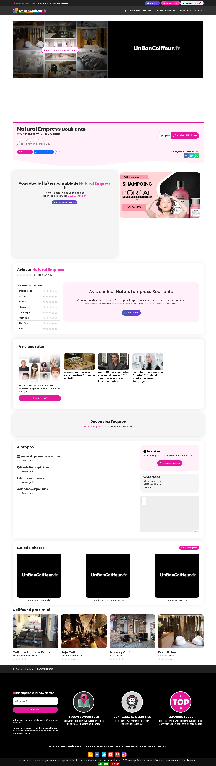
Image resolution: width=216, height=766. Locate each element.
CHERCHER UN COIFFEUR (25, 3)
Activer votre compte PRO (66, 202)
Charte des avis (98, 746)
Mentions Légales (69, 746)
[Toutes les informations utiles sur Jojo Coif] (84, 631)
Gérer (60, 152)
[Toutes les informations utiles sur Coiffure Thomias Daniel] (35, 631)
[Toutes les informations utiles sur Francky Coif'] (132, 631)
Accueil (53, 746)
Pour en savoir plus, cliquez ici (181, 760)
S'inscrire (35, 709)
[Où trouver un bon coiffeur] (29, 10)
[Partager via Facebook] (186, 155)
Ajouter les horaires (171, 463)
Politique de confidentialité (125, 746)
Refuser (115, 763)
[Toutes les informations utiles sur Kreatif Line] (181, 631)
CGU (84, 746)
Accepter (103, 763)
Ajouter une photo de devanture (61, 50)
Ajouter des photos (190, 548)
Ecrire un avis (26, 152)
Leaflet (196, 531)
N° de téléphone (186, 135)
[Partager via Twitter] (191, 155)
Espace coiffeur (192, 10)
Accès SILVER (193, 3)
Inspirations (167, 10)
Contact (159, 746)
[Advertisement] (108, 99)
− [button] (144, 502)
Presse (147, 746)
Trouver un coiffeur (139, 10)
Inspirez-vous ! (40, 398)
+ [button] (144, 499)
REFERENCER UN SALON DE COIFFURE (53, 3)
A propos (164, 135)
